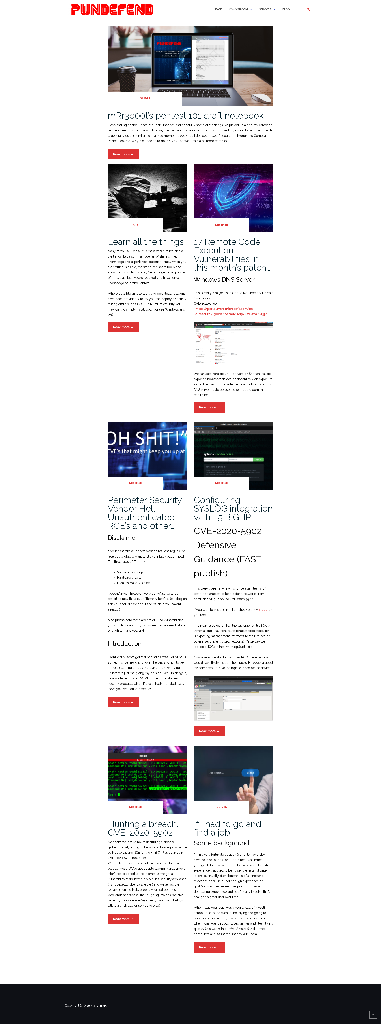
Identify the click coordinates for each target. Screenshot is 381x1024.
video (263, 609)
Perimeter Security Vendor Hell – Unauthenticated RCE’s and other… (145, 513)
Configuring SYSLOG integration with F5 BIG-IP (233, 508)
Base (218, 9)
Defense (221, 224)
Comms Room (238, 9)
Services (265, 9)
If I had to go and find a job (227, 828)
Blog (286, 9)
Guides (145, 98)
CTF (135, 224)
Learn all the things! (147, 241)
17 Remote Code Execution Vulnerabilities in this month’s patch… (232, 254)
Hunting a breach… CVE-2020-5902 (144, 828)
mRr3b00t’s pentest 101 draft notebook (186, 115)
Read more (126, 155)
